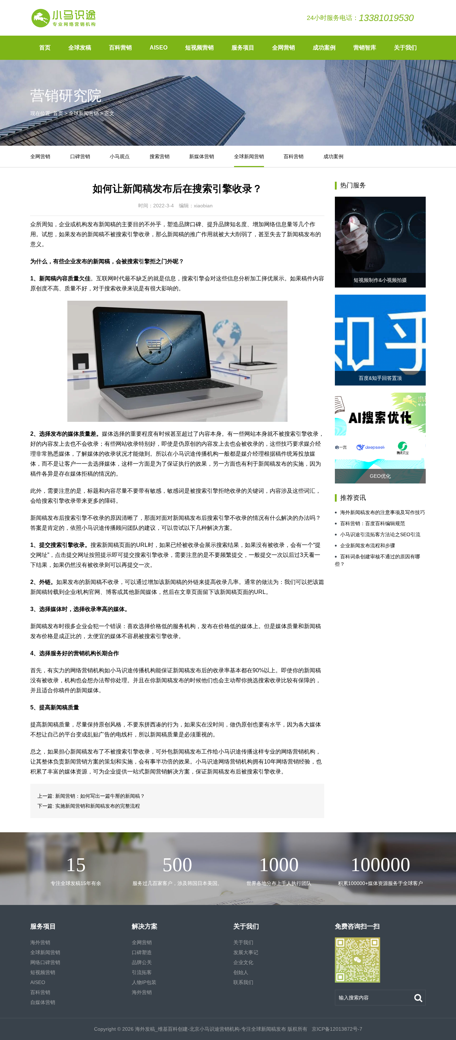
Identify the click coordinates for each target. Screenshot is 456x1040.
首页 (45, 48)
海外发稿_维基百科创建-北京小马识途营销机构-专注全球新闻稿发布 (210, 1029)
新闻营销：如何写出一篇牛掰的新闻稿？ (100, 796)
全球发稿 (79, 48)
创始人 (240, 972)
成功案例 (324, 48)
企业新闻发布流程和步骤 (367, 545)
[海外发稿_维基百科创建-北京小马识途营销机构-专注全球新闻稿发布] (64, 18)
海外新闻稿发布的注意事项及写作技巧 (382, 512)
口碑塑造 (142, 952)
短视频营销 (199, 48)
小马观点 (120, 156)
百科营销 (120, 48)
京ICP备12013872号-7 (336, 1029)
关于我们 (405, 48)
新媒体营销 (201, 156)
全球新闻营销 (84, 113)
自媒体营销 (42, 1002)
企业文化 (243, 962)
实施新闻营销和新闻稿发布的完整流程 (97, 806)
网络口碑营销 (45, 962)
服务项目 (243, 48)
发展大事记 (245, 952)
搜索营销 (160, 156)
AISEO (158, 48)
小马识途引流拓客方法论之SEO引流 (380, 534)
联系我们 (243, 982)
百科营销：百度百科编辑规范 (372, 523)
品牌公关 (142, 962)
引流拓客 (142, 972)
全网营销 (283, 48)
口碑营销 (80, 156)
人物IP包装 (144, 982)
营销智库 (364, 48)
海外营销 (40, 942)
